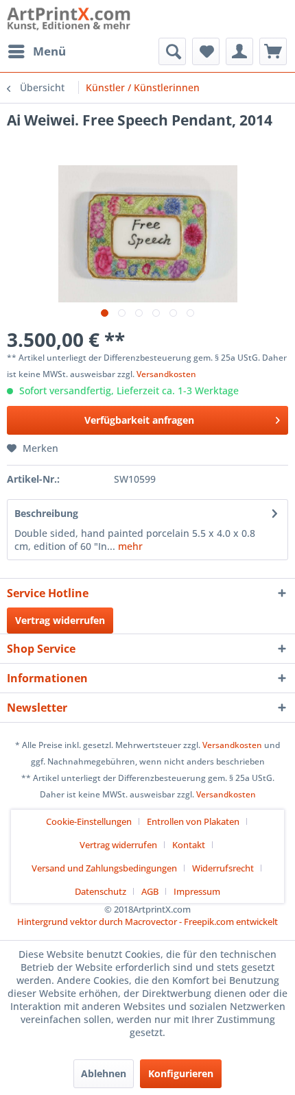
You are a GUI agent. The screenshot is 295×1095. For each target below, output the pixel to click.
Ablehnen (103, 1073)
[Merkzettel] (206, 51)
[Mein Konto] (239, 51)
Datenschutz (100, 891)
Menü (49, 51)
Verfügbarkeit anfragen (139, 419)
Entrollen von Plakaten (193, 821)
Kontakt (188, 845)
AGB (149, 891)
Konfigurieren (180, 1073)
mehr (129, 546)
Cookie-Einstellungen (89, 821)
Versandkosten (166, 374)
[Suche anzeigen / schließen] (172, 51)
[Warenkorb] (273, 51)
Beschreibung (46, 513)
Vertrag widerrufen (60, 620)
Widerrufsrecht (223, 868)
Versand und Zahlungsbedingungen (104, 868)
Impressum (197, 891)
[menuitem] (36, 51)
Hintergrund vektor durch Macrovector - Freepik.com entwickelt (147, 921)
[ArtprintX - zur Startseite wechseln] (69, 19)
